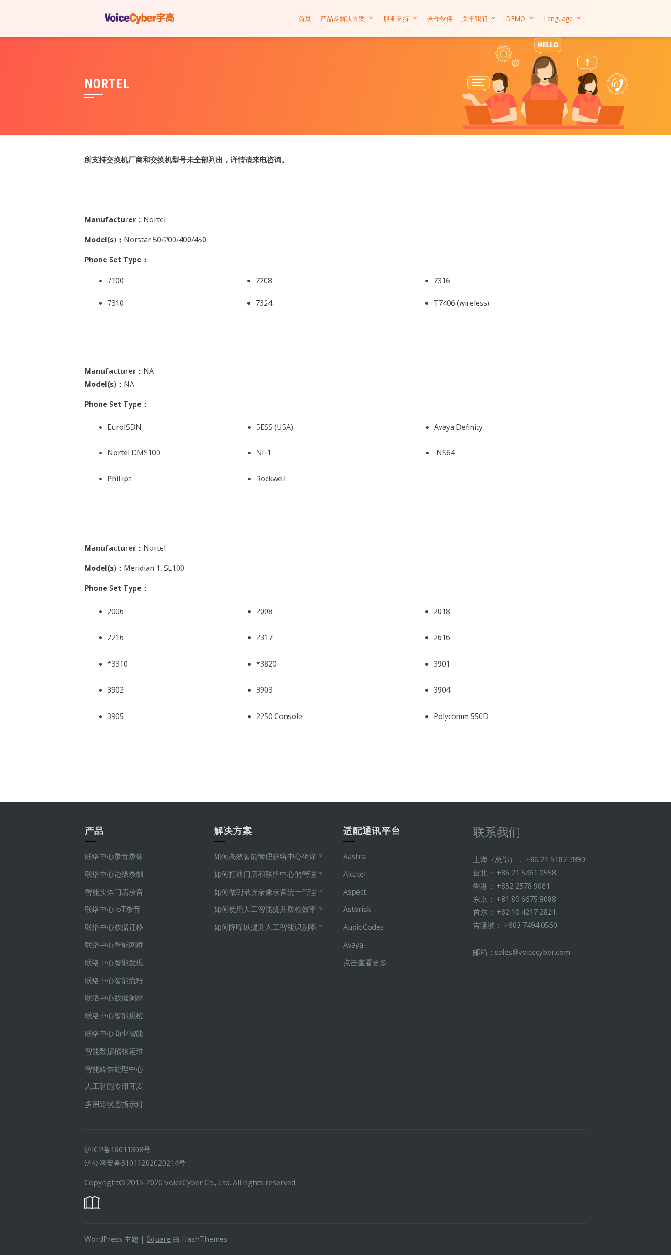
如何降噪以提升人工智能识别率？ (269, 927)
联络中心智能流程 (114, 980)
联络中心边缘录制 (114, 874)
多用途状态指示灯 (114, 1104)
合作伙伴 (440, 18)
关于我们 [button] (475, 18)
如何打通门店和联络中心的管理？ (269, 874)
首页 (305, 18)
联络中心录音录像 (114, 856)
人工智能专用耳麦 (114, 1086)
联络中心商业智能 (114, 1033)
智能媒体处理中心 (114, 1069)
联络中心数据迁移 (114, 927)
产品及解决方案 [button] (342, 18)
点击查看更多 (365, 963)
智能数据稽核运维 (114, 1051)
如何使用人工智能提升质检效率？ (269, 909)
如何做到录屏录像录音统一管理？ (269, 892)
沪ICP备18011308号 (117, 1150)
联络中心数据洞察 (114, 998)
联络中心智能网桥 (114, 945)
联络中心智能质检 (114, 1015)
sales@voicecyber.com (532, 952)
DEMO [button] (515, 18)
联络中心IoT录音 (113, 909)
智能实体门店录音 (114, 892)
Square (159, 1239)
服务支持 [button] (396, 18)
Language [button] (558, 18)
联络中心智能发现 (114, 963)
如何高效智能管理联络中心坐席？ (269, 856)
